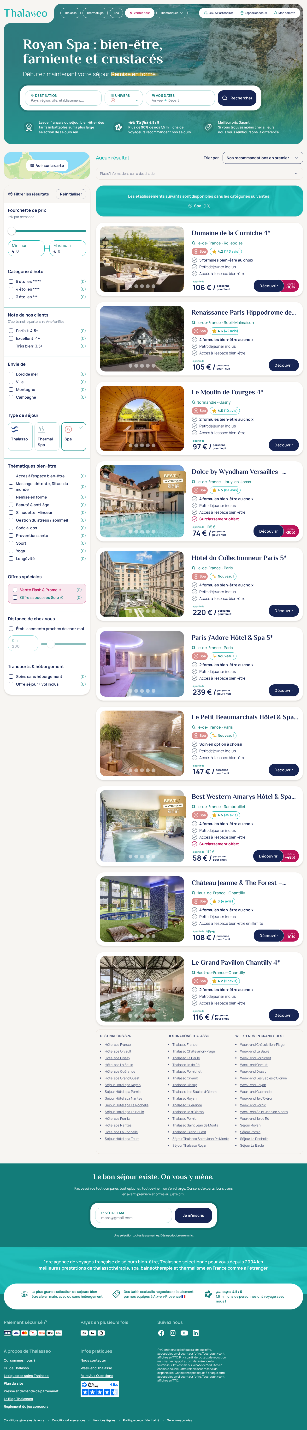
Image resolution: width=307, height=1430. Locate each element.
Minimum (20, 245)
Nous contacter (93, 1360)
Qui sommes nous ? (19, 1360)
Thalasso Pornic (184, 1118)
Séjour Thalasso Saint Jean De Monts (200, 1138)
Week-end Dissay (253, 1071)
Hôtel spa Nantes (118, 1125)
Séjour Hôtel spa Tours (122, 1138)
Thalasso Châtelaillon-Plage (193, 1051)
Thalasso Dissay (184, 1085)
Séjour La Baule (252, 1145)
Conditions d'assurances (68, 1420)
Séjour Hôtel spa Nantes (123, 1098)
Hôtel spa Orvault (118, 1051)
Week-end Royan (253, 1085)
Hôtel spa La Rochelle (121, 1132)
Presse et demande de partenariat (31, 1391)
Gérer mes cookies (179, 1420)
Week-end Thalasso (96, 1368)
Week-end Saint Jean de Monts (264, 1111)
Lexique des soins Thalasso (26, 1375)
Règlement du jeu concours (26, 1406)
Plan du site (13, 1383)
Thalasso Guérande (187, 1105)
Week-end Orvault (254, 1064)
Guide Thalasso (16, 1368)
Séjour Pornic (250, 1132)
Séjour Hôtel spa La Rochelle (126, 1105)
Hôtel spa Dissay (117, 1058)
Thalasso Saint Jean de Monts (195, 1125)
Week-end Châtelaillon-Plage (262, 1044)
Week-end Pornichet (255, 1058)
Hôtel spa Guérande (120, 1071)
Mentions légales (104, 1420)
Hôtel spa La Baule (119, 1064)
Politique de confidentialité (141, 1420)
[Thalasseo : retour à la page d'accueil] (25, 13)
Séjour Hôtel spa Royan (123, 1085)
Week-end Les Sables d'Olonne (263, 1078)
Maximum (62, 245)
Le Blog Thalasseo (18, 1398)
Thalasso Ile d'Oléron (188, 1111)
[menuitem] (70, 13)
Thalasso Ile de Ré (186, 1064)
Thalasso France (184, 1044)
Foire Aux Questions (97, 1375)
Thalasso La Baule (186, 1058)
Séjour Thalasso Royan (189, 1145)
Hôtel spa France (118, 1044)
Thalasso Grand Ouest (189, 1132)
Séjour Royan (250, 1125)
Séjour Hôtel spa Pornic (123, 1091)
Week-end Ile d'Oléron (256, 1098)
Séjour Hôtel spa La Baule (124, 1111)
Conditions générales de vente (24, 1420)
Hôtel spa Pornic (117, 1118)
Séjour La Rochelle (254, 1138)
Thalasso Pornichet (187, 1071)
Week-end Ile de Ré (254, 1118)
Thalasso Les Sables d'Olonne (194, 1091)
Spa (202, 205)
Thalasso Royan (184, 1098)
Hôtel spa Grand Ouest (122, 1078)
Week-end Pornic (253, 1105)
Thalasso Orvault (185, 1078)
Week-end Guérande (256, 1091)
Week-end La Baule (254, 1051)
